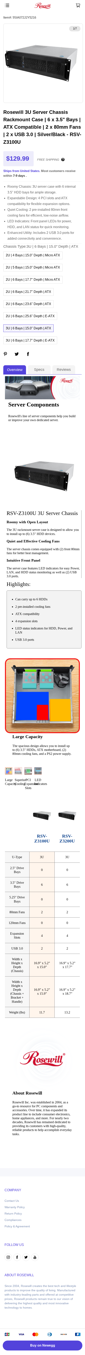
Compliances (13, 1220)
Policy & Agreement (17, 1226)
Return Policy (13, 1213)
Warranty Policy (15, 1207)
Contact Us (12, 1200)
